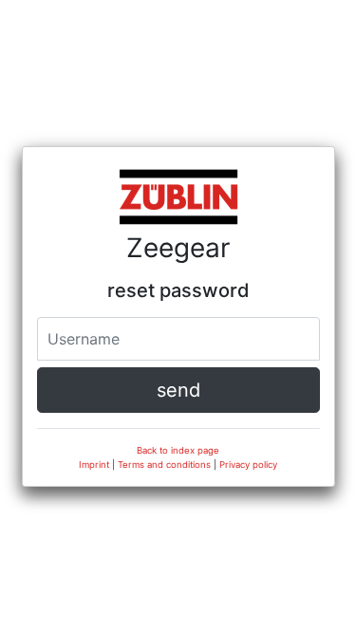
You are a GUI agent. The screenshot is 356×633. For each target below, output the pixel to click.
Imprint (94, 464)
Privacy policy (248, 464)
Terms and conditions (164, 464)
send (178, 390)
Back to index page (178, 450)
